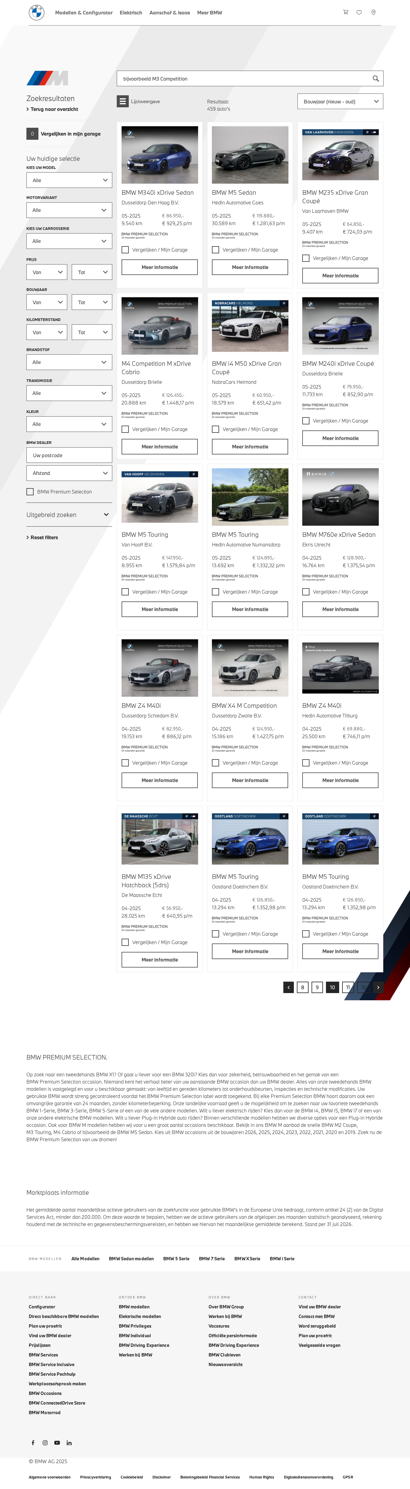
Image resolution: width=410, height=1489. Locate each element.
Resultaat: (218, 101)
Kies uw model (41, 167)
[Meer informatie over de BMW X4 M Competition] (250, 668)
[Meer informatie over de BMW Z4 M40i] (159, 668)
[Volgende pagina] (378, 987)
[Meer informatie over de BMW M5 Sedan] (250, 155)
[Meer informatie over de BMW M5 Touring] (159, 497)
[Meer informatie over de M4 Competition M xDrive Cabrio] (159, 326)
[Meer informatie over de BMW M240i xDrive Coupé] (340, 326)
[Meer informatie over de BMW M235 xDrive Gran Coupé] (340, 155)
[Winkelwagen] (345, 12)
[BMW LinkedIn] (69, 1444)
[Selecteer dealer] (374, 12)
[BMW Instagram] (45, 1444)
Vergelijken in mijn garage (71, 133)
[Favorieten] (359, 12)
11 (348, 987)
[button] (160, 267)
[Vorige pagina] (288, 987)
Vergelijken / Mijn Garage (160, 249)
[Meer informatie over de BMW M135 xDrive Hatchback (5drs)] (159, 839)
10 (332, 987)
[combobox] (250, 78)
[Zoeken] (376, 78)
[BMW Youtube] (57, 1444)
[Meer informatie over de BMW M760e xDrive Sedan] (340, 497)
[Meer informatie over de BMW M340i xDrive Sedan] (159, 155)
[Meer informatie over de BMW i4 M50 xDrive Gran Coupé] (250, 326)
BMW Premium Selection (64, 491)
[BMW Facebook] (33, 1444)
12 (363, 987)
